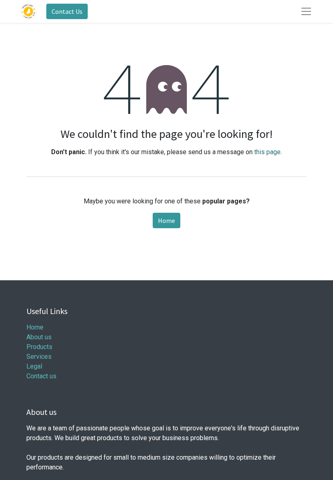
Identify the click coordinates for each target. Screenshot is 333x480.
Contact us (41, 376)
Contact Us (67, 11)
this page (267, 152)
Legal (34, 366)
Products (39, 347)
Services (39, 356)
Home (166, 220)
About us (39, 337)
